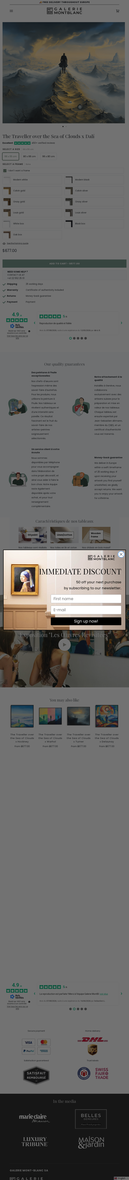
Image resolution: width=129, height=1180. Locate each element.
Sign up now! (86, 621)
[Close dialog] (121, 554)
